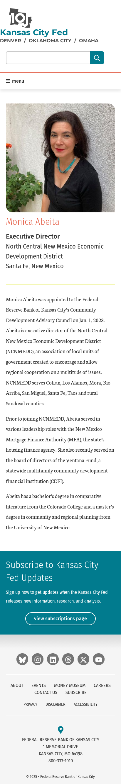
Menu (17, 81)
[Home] (20, 18)
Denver (10, 40)
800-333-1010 (60, 760)
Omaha (88, 40)
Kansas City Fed (34, 32)
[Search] (97, 57)
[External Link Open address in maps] (60, 730)
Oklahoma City (50, 40)
